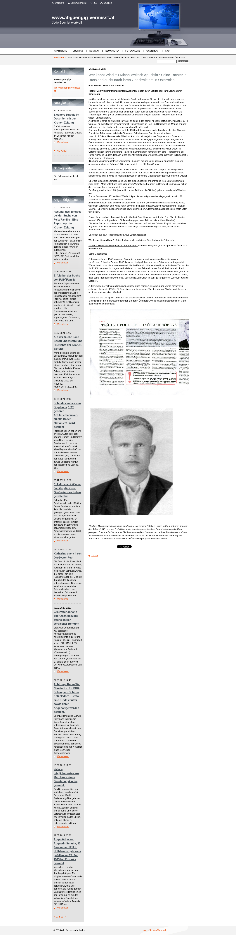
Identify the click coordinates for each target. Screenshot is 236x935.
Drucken (107, 3)
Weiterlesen (63, 142)
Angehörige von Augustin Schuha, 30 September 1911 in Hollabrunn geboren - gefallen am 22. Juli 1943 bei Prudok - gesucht (67, 851)
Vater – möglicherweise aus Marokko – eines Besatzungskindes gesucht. (66, 777)
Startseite (60, 51)
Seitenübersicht (78, 3)
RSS (95, 3)
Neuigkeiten (112, 51)
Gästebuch (152, 51)
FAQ (167, 51)
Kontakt (94, 51)
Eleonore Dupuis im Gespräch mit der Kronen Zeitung (66, 118)
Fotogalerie (132, 51)
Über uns (78, 51)
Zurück (94, 555)
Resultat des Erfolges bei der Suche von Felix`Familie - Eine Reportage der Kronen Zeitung (67, 219)
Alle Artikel (62, 151)
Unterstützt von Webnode (154, 930)
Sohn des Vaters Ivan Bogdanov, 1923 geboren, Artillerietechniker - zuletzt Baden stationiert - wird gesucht (67, 415)
